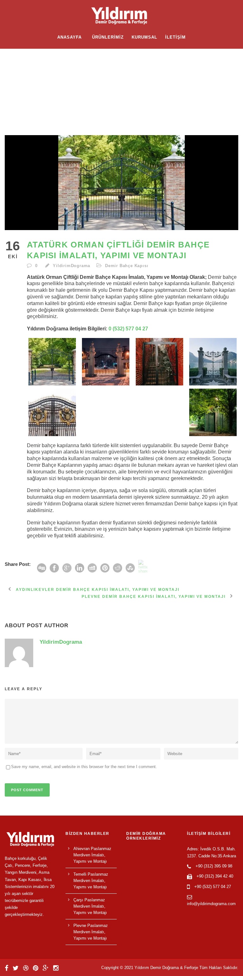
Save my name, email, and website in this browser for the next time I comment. (84, 766)
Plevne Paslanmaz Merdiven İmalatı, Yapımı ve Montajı (90, 932)
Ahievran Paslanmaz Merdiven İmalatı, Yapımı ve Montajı (92, 855)
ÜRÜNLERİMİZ (108, 37)
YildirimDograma (71, 265)
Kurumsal (144, 37)
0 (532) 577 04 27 (128, 328)
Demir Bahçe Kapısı (126, 265)
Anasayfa (69, 37)
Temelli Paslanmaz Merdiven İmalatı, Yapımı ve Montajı (90, 880)
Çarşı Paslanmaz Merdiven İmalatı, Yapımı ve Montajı (90, 906)
